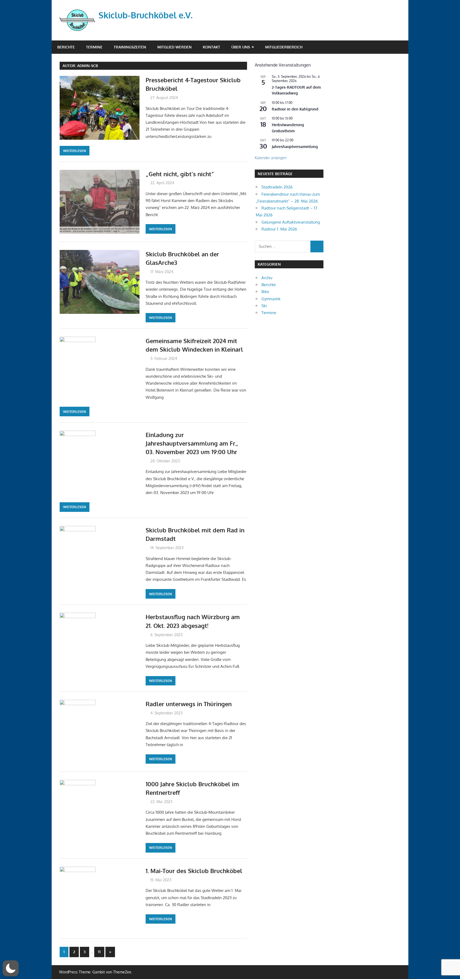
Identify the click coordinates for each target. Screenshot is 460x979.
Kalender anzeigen (270, 157)
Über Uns (240, 47)
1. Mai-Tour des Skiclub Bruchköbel (194, 870)
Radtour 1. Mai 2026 (279, 229)
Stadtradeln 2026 (277, 187)
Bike (265, 291)
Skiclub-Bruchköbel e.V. (145, 15)
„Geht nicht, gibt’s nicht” (180, 174)
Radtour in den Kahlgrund (295, 109)
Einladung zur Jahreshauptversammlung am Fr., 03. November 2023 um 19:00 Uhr (192, 443)
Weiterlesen (74, 151)
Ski (264, 305)
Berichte (66, 47)
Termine (94, 47)
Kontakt (211, 47)
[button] (11, 968)
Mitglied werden (174, 47)
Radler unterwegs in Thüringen (189, 703)
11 (99, 951)
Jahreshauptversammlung (295, 146)
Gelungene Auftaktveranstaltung (290, 222)
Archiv (267, 277)
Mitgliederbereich (283, 47)
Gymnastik (271, 298)
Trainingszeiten (130, 47)
